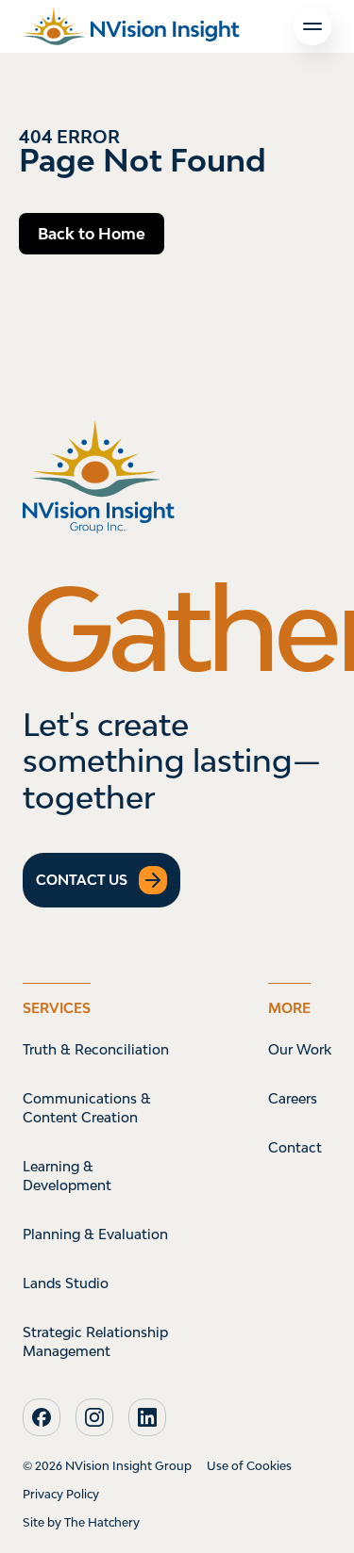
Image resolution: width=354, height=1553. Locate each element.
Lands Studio (66, 1283)
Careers (292, 1098)
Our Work (299, 1049)
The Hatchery (102, 1522)
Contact (295, 1147)
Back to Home (91, 233)
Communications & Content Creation (87, 1107)
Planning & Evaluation (95, 1234)
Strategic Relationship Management (95, 1341)
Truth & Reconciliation (96, 1049)
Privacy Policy (61, 1494)
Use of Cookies (249, 1466)
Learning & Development (67, 1175)
